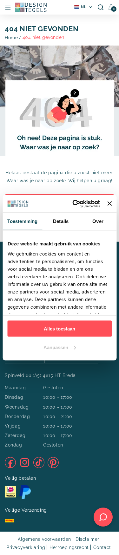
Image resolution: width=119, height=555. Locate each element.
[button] (8, 7)
